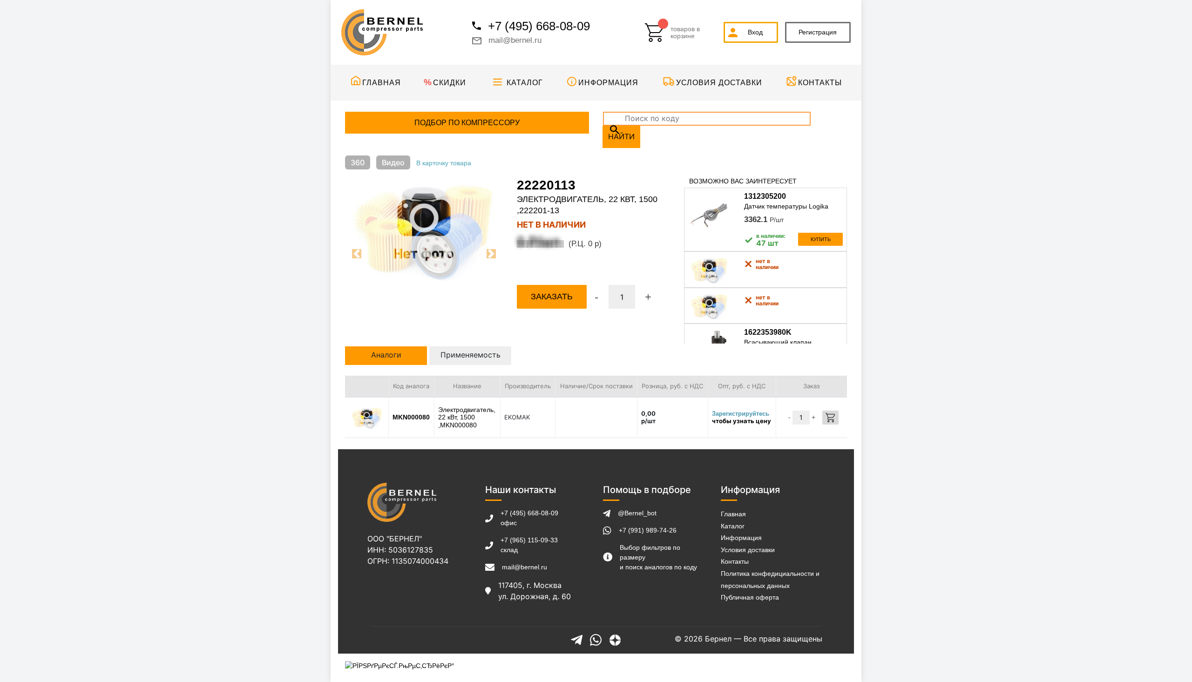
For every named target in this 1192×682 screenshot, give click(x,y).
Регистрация (818, 32)
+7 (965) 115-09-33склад (529, 545)
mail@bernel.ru (515, 40)
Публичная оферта (750, 597)
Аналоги (386, 354)
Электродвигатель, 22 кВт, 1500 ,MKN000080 (466, 417)
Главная (381, 82)
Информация (608, 83)
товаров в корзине (685, 33)
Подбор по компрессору (467, 123)
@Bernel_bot (637, 513)
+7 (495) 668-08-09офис (529, 518)
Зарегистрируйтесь (740, 413)
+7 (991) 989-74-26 (648, 530)
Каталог (525, 83)
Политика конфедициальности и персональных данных (770, 579)
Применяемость (470, 354)
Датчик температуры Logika (786, 206)
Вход (755, 32)
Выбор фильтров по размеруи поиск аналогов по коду (658, 557)
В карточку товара (443, 163)
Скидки (449, 82)
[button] (357, 254)
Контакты (820, 83)
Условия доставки (719, 83)
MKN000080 (411, 417)
